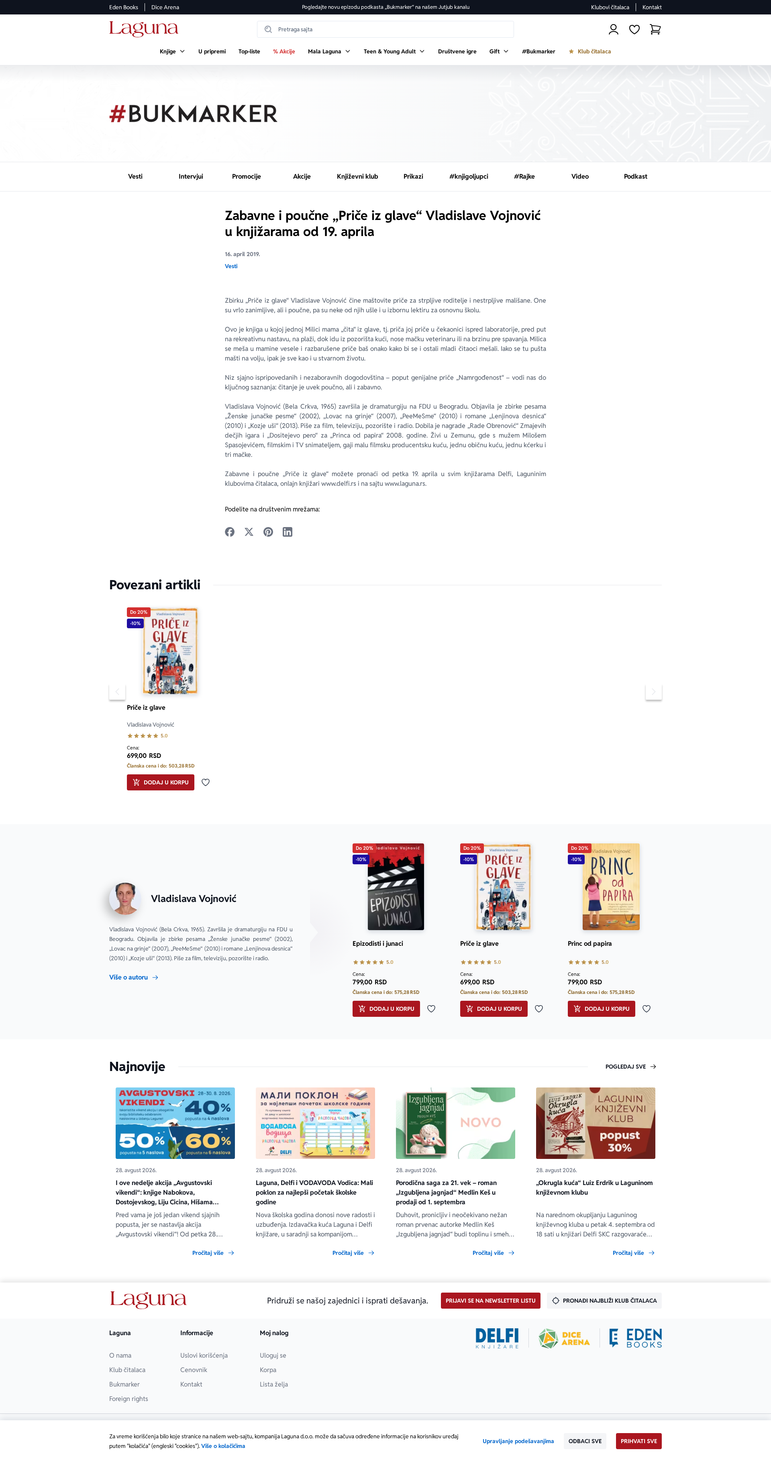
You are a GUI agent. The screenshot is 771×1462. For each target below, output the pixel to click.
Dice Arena (165, 7)
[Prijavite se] (613, 29)
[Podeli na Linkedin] (287, 532)
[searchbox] (385, 29)
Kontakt (652, 7)
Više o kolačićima (223, 1446)
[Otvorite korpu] (655, 29)
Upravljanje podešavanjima (518, 1441)
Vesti (231, 266)
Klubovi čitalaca (610, 7)
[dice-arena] (564, 1338)
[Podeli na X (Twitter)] (249, 532)
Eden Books (123, 7)
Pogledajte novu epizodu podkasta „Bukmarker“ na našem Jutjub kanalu (385, 7)
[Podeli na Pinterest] (268, 532)
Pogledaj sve (626, 1066)
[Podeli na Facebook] (230, 532)
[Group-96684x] (636, 1338)
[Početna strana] (146, 29)
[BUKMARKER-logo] (193, 113)
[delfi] (497, 1338)
